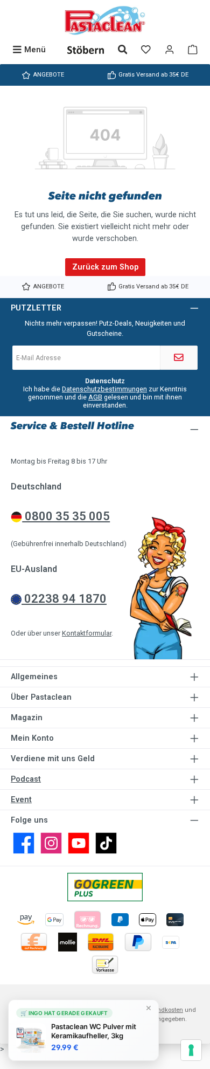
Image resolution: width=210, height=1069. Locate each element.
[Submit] (179, 358)
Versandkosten (162, 1009)
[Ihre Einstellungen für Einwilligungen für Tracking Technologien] (191, 1050)
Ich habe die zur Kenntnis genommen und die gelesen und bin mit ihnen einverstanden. (105, 397)
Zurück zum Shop (105, 267)
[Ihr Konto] (169, 50)
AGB (95, 397)
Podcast (26, 779)
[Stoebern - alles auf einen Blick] (85, 50)
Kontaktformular (86, 633)
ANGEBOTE (48, 74)
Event (21, 799)
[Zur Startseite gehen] (105, 20)
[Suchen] (123, 50)
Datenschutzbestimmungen (104, 389)
